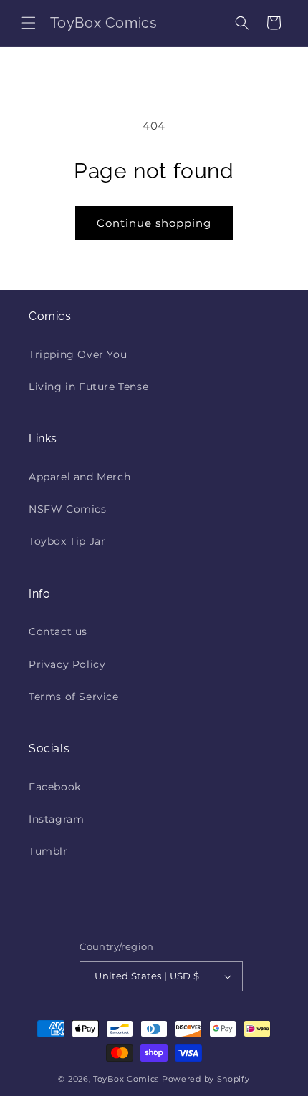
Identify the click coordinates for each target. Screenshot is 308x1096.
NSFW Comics (68, 509)
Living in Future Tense (88, 386)
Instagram (56, 819)
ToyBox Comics (126, 1079)
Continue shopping (154, 223)
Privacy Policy (67, 664)
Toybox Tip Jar (67, 541)
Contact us (58, 631)
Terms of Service (74, 696)
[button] (28, 23)
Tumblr (48, 851)
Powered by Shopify (206, 1079)
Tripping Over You (78, 354)
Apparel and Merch (79, 476)
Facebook (55, 786)
